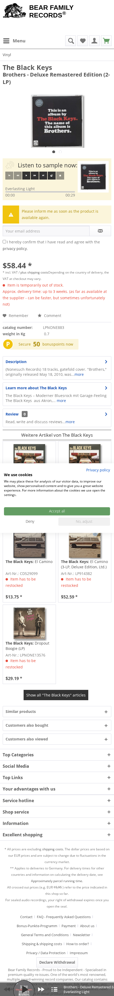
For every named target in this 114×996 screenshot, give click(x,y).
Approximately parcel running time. (57, 881)
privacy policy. (15, 248)
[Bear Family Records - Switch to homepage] (15, 11)
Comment (52, 315)
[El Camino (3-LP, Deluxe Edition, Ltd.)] (84, 542)
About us (87, 925)
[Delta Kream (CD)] (84, 460)
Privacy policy (98, 469)
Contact (26, 916)
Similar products (21, 711)
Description (16, 361)
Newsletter (81, 934)
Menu (19, 41)
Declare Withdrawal (57, 962)
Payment (69, 925)
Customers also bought (27, 725)
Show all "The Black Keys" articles (56, 695)
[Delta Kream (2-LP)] (29, 460)
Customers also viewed (27, 739)
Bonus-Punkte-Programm (37, 925)
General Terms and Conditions (45, 934)
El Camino (29, 561)
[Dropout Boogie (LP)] (29, 623)
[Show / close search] (70, 40)
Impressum (79, 952)
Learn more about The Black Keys (36, 387)
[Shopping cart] (106, 40)
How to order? (77, 943)
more (79, 374)
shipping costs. (53, 849)
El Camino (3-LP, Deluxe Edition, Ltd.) (84, 564)
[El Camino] (29, 542)
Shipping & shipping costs (42, 943)
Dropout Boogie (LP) (27, 646)
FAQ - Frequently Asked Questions (64, 916)
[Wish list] (82, 40)
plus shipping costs (34, 272)
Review (12, 414)
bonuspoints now (57, 344)
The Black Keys (27, 67)
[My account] (94, 40)
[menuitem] (14, 40)
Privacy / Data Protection (45, 952)
